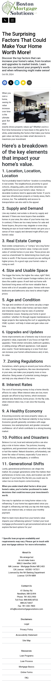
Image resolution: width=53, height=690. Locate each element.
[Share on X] (10, 82)
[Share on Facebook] (4, 82)
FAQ (26, 678)
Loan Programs (26, 656)
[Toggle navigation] (12, 20)
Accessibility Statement (26, 635)
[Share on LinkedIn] (17, 82)
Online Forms (27, 672)
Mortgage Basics (26, 667)
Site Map (27, 640)
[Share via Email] (23, 82)
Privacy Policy (26, 629)
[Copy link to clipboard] (29, 82)
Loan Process (26, 661)
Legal (26, 624)
